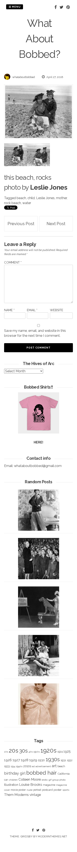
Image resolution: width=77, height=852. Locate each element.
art (54, 766)
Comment (13, 262)
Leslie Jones (45, 198)
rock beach (12, 203)
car (6, 779)
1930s (53, 759)
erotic (45, 779)
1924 (60, 751)
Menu (16, 6)
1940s (19, 766)
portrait (37, 789)
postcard (47, 789)
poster (58, 789)
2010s (27, 766)
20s (13, 750)
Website (56, 310)
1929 (33, 760)
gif (50, 779)
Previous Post (21, 223)
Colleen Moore (29, 779)
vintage (35, 795)
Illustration (11, 784)
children (13, 779)
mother (61, 198)
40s (31, 751)
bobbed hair (41, 773)
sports (65, 790)
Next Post (56, 223)
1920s (48, 750)
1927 (16, 760)
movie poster (18, 789)
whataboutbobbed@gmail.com (38, 466)
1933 (7, 766)
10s (6, 751)
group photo (59, 780)
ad (33, 766)
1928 (24, 760)
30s (23, 751)
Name (9, 310)
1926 (8, 760)
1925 (67, 751)
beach (21, 198)
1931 (63, 760)
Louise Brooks (30, 784)
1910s (36, 751)
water (26, 203)
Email (32, 310)
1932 (69, 760)
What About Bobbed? (39, 38)
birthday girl (14, 773)
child (31, 198)
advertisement (43, 766)
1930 (41, 760)
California (63, 773)
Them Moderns (16, 795)
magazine (49, 784)
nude (29, 789)
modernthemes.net (52, 836)
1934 (13, 766)
